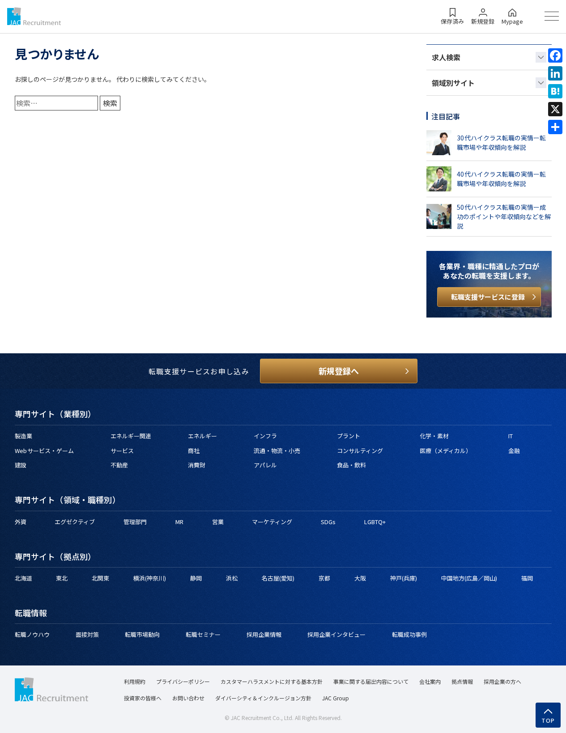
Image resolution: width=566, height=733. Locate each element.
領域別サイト (453, 82)
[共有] (555, 127)
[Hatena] (555, 91)
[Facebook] (555, 55)
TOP (548, 720)
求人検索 (446, 57)
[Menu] (552, 16)
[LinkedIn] (555, 73)
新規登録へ (339, 371)
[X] (555, 109)
